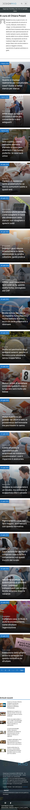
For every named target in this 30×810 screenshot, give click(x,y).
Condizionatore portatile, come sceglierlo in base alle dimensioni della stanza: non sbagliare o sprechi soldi (14, 217)
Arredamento (5, 139)
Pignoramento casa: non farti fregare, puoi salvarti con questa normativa (14, 524)
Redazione (4, 807)
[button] (22, 3)
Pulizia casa (5, 346)
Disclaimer (24, 807)
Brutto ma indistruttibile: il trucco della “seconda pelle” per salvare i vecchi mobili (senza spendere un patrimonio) (14, 722)
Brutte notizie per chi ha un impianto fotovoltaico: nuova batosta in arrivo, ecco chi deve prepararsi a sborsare (15, 319)
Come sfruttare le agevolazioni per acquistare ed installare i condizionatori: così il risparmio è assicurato (14, 453)
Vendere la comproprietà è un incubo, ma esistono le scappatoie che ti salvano (15, 490)
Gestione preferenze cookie (23, 808)
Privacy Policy (14, 807)
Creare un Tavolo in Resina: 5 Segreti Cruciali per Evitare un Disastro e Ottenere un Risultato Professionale (14, 705)
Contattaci (25, 786)
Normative (4, 178)
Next (21, 670)
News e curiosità (6, 77)
